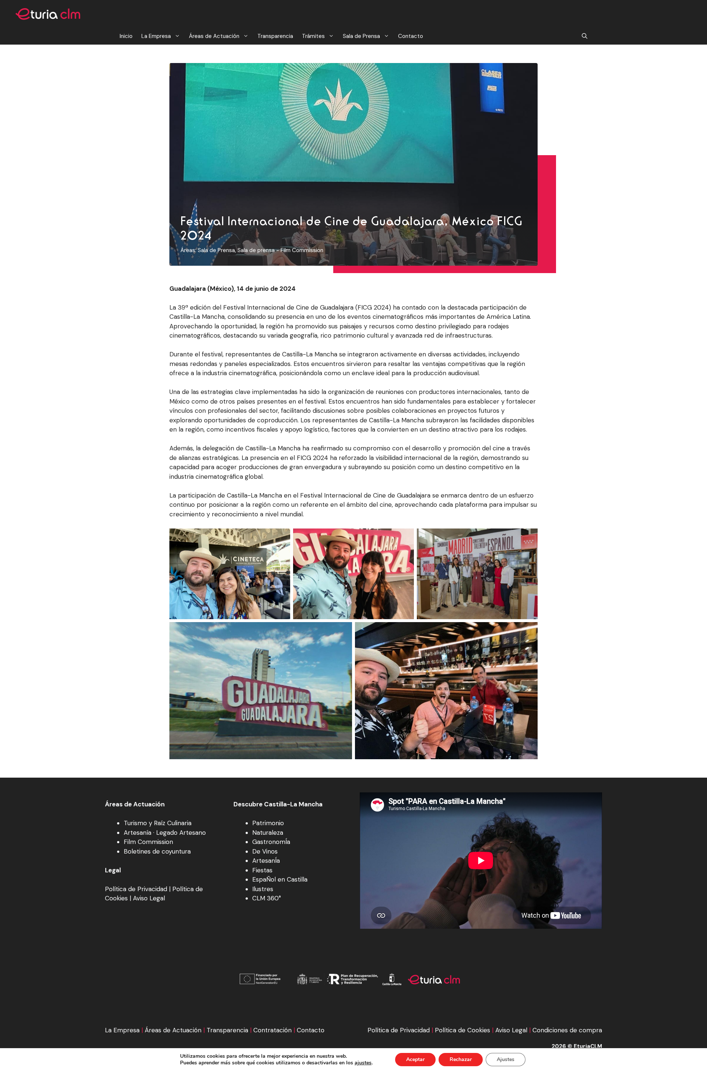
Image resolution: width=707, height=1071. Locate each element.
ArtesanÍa (266, 861)
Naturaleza (267, 832)
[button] (584, 36)
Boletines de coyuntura (157, 851)
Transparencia (275, 36)
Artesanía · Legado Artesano (165, 832)
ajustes (363, 1063)
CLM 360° (266, 898)
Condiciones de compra (567, 1030)
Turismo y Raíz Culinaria (157, 823)
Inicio (126, 36)
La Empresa (156, 36)
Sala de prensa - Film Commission (280, 250)
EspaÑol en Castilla (279, 879)
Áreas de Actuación (214, 36)
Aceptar (415, 1059)
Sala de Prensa (361, 36)
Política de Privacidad (136, 889)
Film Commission (148, 842)
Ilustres (262, 889)
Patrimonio (268, 823)
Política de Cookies (462, 1030)
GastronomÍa (271, 842)
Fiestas (262, 870)
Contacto (410, 36)
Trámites (313, 36)
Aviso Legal (149, 898)
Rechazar (461, 1059)
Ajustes (505, 1059)
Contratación (272, 1030)
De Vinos (265, 851)
